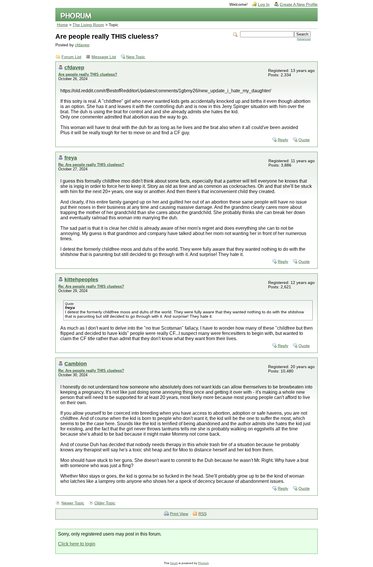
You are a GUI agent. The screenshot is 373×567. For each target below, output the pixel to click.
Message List (104, 57)
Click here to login (76, 543)
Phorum (203, 563)
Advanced (304, 38)
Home (62, 25)
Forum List (71, 57)
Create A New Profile (299, 4)
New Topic (135, 57)
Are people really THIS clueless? (87, 74)
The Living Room (88, 25)
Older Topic (104, 503)
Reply (283, 140)
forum (174, 563)
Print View (179, 514)
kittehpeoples (81, 279)
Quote (304, 140)
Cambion (75, 364)
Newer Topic (72, 503)
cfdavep (82, 45)
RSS (202, 514)
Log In (264, 4)
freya (70, 158)
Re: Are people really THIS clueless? (91, 164)
